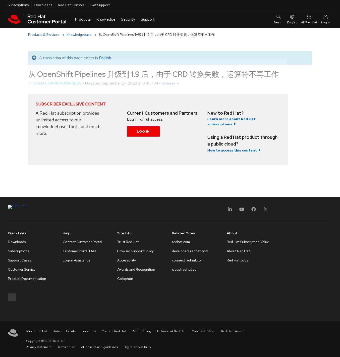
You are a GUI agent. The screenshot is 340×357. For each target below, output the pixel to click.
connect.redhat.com (188, 260)
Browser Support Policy (135, 251)
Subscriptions (18, 5)
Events (70, 331)
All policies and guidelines (99, 347)
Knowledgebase (78, 34)
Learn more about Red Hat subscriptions (231, 121)
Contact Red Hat (114, 331)
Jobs (56, 331)
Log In (143, 131)
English (292, 22)
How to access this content (232, 150)
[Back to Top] (334, 347)
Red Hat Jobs (237, 260)
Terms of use (66, 347)
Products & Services (43, 34)
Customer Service (22, 269)
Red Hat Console (71, 5)
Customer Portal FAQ (79, 251)
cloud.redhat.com (185, 269)
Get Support (100, 5)
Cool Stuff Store (203, 331)
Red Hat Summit (232, 331)
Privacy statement (39, 347)
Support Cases (19, 260)
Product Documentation (27, 278)
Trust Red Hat (128, 242)
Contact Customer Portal (82, 242)
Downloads (43, 5)
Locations (88, 331)
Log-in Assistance (76, 260)
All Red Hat (309, 22)
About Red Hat (238, 251)
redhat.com (181, 242)
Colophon (125, 278)
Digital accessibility (137, 347)
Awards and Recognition (136, 269)
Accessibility (126, 260)
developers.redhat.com (190, 251)
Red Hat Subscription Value (248, 242)
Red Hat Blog (141, 331)
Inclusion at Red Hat (171, 331)
